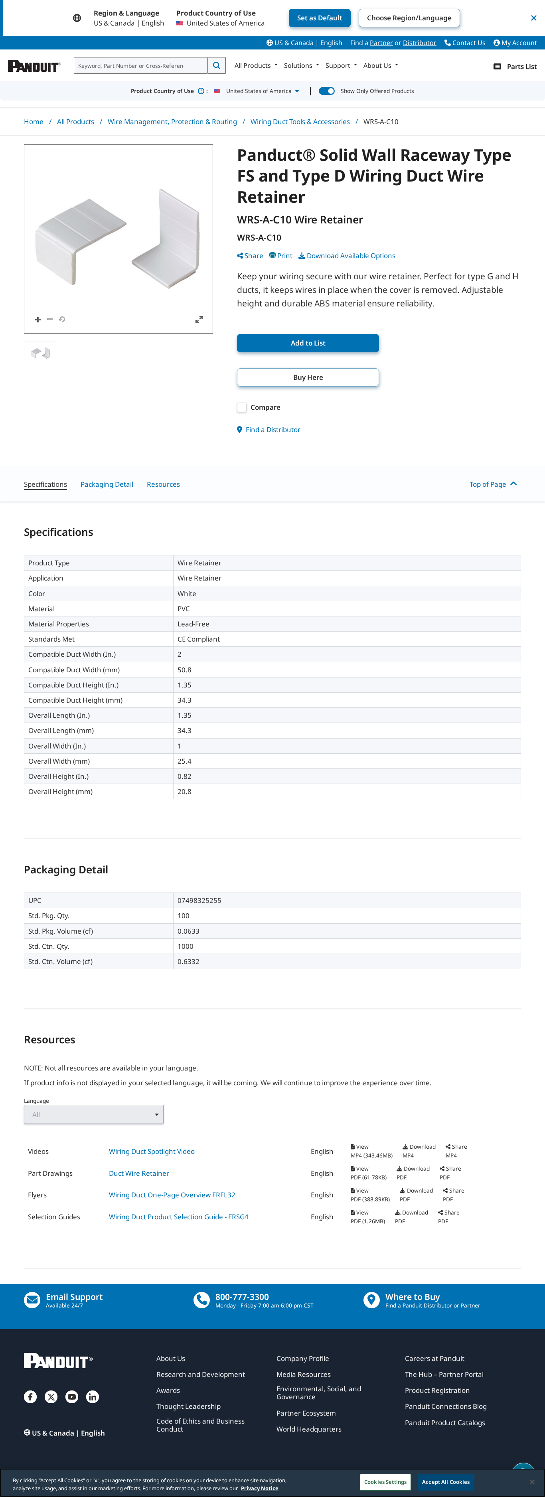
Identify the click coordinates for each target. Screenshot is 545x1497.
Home (33, 121)
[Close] (532, 1482)
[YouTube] (71, 1404)
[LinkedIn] (92, 1404)
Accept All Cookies (446, 1481)
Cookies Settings (385, 1481)
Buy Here (308, 377)
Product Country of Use (169, 91)
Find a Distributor (272, 429)
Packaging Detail (107, 484)
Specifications (45, 484)
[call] (202, 1300)
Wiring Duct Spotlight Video (152, 1151)
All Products (75, 121)
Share (254, 255)
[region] (272, 1483)
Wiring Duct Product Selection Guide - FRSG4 (179, 1216)
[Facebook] (30, 1404)
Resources (163, 484)
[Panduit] (34, 64)
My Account (518, 42)
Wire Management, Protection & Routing (172, 121)
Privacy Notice (259, 1488)
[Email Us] (32, 1300)
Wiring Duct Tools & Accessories (300, 121)
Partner (381, 42)
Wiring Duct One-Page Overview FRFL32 (172, 1194)
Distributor (419, 42)
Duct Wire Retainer (139, 1173)
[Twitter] (51, 1404)
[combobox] (140, 65)
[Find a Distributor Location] (371, 1300)
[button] (118, 239)
